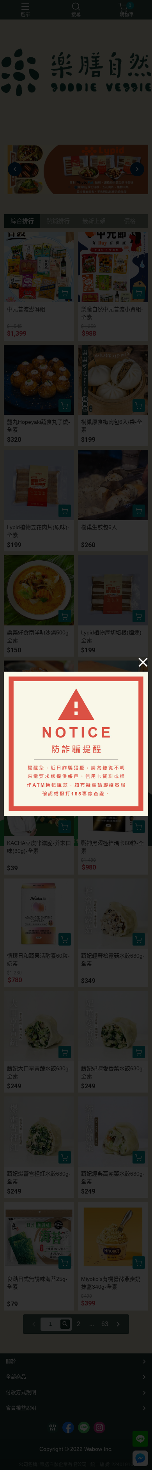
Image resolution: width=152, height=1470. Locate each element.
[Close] (143, 662)
